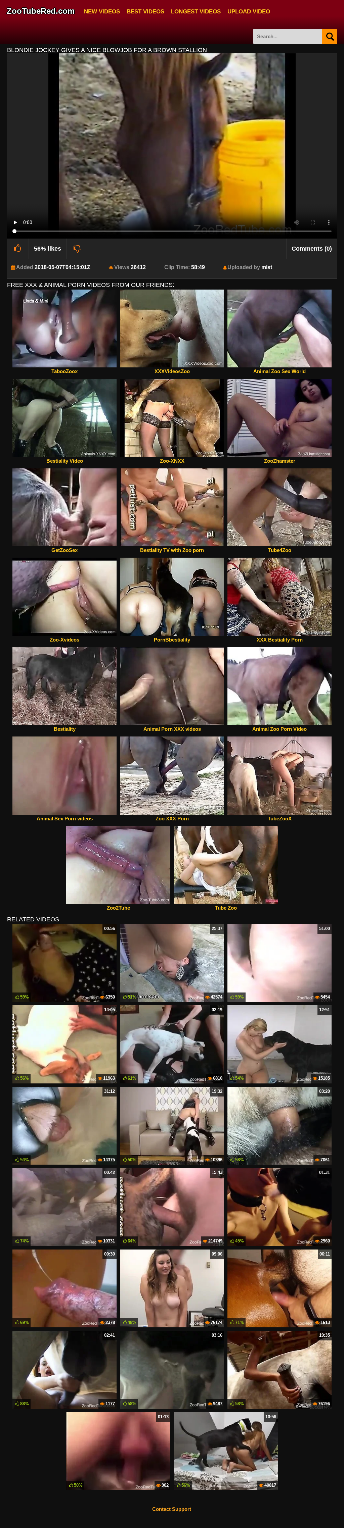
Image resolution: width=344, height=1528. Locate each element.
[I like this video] (18, 249)
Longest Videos (196, 10)
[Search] (329, 36)
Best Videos (145, 10)
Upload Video (248, 10)
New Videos (102, 10)
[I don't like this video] (77, 249)
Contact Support (171, 1509)
